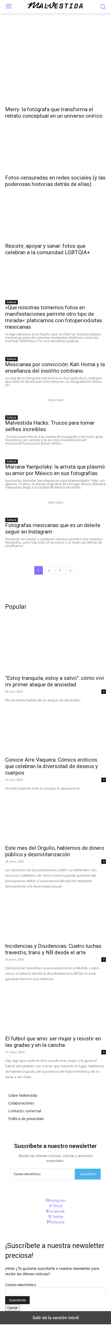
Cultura (11, 302)
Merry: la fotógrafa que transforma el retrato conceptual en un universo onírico (53, 112)
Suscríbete (88, 1174)
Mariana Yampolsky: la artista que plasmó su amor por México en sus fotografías (55, 470)
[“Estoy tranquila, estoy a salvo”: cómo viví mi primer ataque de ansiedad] (55, 646)
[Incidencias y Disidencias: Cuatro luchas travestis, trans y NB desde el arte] (55, 914)
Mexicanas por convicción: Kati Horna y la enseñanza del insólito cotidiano (55, 367)
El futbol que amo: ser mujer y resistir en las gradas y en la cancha (53, 1041)
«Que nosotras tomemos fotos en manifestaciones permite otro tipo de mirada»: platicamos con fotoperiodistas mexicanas (53, 317)
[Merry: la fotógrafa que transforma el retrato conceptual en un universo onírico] (55, 77)
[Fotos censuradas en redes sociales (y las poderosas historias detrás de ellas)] (55, 146)
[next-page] (70, 570)
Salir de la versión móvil (56, 1317)
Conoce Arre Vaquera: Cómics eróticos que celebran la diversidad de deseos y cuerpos (51, 766)
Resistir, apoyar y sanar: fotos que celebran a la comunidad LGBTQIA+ (47, 249)
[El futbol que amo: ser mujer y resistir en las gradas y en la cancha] (55, 1007)
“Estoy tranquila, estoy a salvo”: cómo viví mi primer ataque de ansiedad (54, 681)
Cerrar (12, 1307)
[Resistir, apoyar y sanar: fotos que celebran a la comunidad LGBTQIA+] (55, 214)
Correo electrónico (20, 1284)
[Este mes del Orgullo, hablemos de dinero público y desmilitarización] (55, 816)
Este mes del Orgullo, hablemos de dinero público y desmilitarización (54, 851)
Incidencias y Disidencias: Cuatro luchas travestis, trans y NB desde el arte (53, 949)
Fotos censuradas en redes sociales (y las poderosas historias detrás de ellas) (55, 181)
